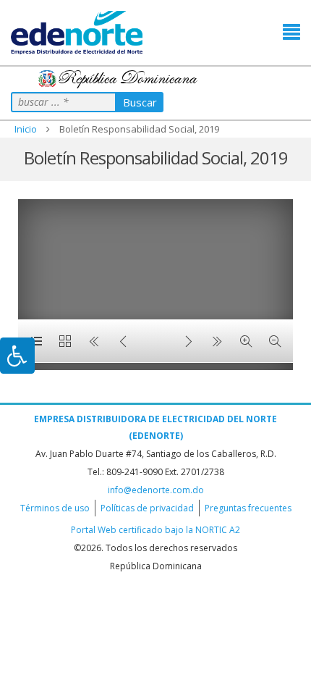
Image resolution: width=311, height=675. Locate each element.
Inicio (25, 128)
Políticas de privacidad (147, 508)
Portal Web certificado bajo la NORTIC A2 (155, 530)
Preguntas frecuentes (248, 508)
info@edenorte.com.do (156, 490)
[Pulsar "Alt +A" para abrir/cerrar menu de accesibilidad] (17, 356)
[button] (291, 32)
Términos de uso (55, 508)
